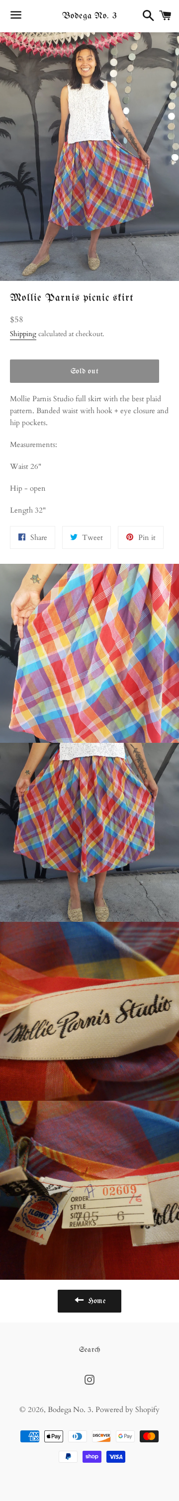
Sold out (85, 371)
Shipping (23, 334)
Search (89, 1350)
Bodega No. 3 (89, 16)
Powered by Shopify (127, 1409)
